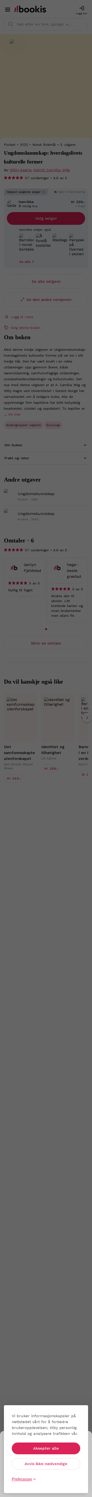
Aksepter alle (46, 1448)
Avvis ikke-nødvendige (46, 1463)
